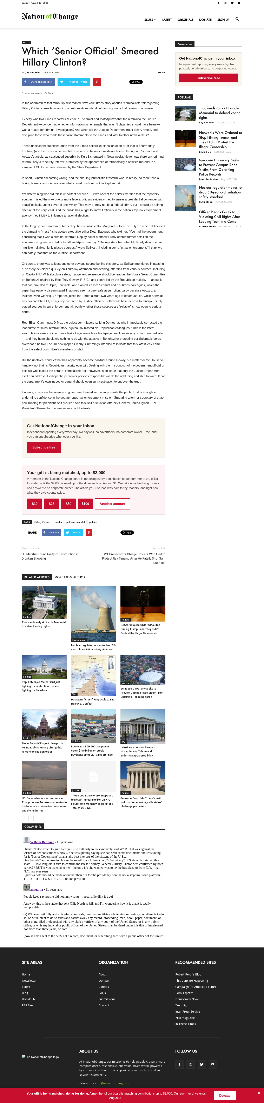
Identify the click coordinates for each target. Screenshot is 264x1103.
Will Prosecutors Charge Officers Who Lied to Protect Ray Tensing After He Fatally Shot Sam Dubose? (133, 558)
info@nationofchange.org (112, 1083)
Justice (125, 683)
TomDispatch (184, 993)
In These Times (185, 1024)
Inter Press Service (187, 1011)
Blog (25, 993)
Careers (104, 987)
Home (26, 974)
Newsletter (29, 980)
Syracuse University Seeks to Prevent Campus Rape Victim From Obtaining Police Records (141, 692)
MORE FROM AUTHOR (69, 577)
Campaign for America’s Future (196, 987)
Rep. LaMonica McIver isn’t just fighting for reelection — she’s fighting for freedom (41, 686)
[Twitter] (232, 3)
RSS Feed (28, 1005)
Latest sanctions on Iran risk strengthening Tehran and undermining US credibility (137, 751)
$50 (68, 504)
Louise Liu (205, 151)
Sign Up (223, 20)
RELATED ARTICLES (37, 577)
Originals (185, 20)
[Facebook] (219, 3)
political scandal (75, 521)
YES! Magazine (185, 1018)
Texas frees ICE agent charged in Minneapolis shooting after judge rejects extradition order (42, 747)
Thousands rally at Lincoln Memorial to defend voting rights (219, 113)
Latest (167, 20)
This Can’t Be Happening (191, 980)
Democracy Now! (187, 999)
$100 (85, 504)
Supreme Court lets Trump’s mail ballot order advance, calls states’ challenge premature (141, 802)
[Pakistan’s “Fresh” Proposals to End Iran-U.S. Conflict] (93, 675)
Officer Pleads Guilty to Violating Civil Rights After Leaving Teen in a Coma (219, 217)
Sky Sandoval (207, 122)
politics (93, 521)
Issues (148, 20)
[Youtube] (239, 3)
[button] (237, 19)
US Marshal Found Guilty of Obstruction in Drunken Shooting (50, 556)
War (74, 694)
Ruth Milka (206, 201)
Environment (79, 640)
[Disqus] (93, 886)
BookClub (28, 999)
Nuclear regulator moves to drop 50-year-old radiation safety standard (220, 192)
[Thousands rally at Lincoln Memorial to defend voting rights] (44, 602)
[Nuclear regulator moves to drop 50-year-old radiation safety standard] (93, 614)
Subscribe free (43, 447)
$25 (51, 504)
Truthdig (180, 1005)
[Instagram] (225, 3)
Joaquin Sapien (208, 179)
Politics (26, 42)
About (103, 974)
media (58, 521)
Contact (104, 1005)
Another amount (112, 504)
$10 (35, 504)
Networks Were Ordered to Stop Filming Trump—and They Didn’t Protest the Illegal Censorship (140, 629)
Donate (205, 20)
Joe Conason (33, 72)
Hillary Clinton (42, 521)
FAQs (102, 993)
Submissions (107, 999)
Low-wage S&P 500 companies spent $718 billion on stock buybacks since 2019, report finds (92, 750)
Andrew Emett (207, 226)
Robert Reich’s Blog (188, 974)
